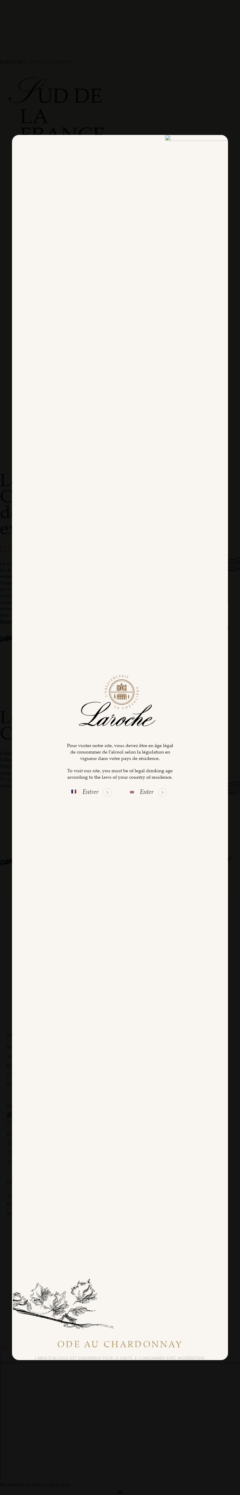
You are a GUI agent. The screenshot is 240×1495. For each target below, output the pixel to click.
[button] (97, 792)
